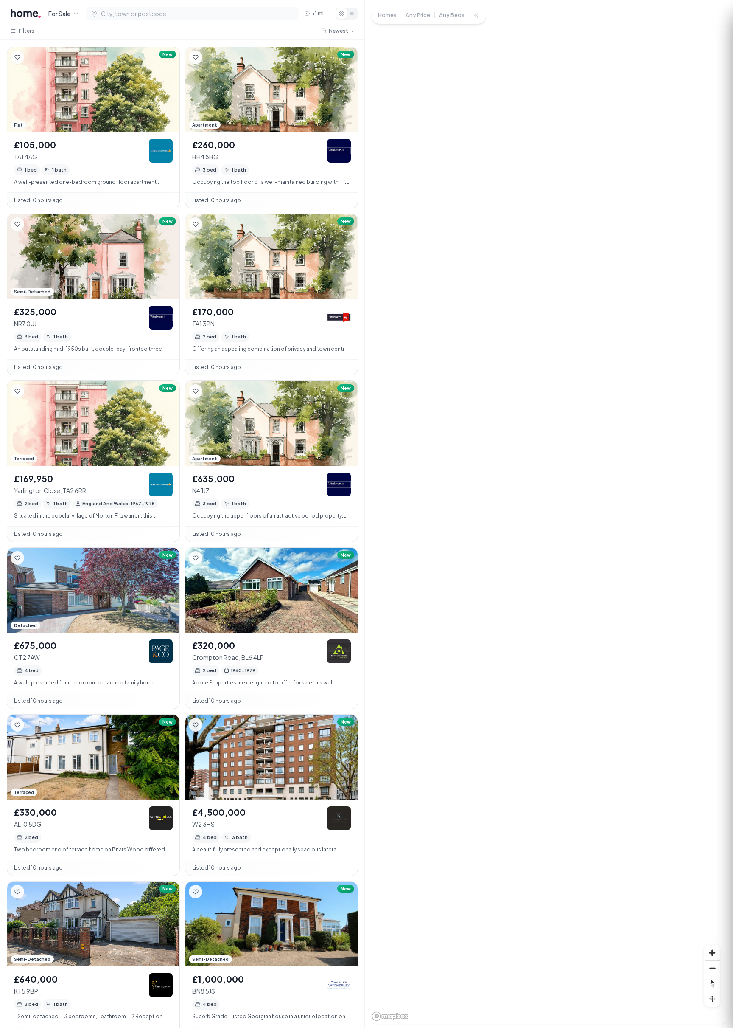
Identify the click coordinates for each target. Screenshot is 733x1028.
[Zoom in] (712, 952)
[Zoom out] (712, 968)
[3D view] (712, 998)
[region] (549, 514)
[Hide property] (34, 57)
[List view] (352, 13)
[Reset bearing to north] (712, 983)
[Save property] (17, 57)
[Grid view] (341, 13)
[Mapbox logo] (390, 1016)
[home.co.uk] (26, 13)
